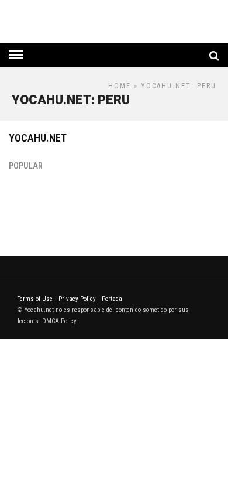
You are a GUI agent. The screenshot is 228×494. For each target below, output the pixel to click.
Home (119, 86)
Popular (26, 165)
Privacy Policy (77, 299)
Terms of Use (35, 299)
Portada (112, 299)
